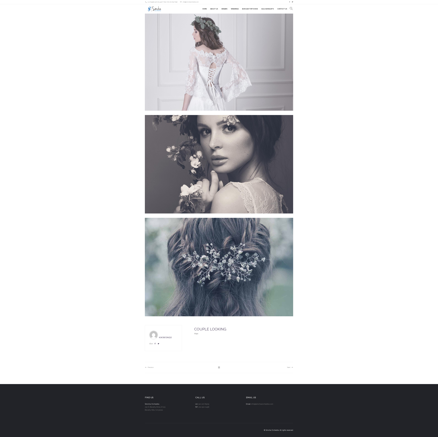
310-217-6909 (203, 404)
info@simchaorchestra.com (191, 2)
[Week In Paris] (219, 61)
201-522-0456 (203, 407)
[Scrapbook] (219, 267)
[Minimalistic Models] (219, 164)
